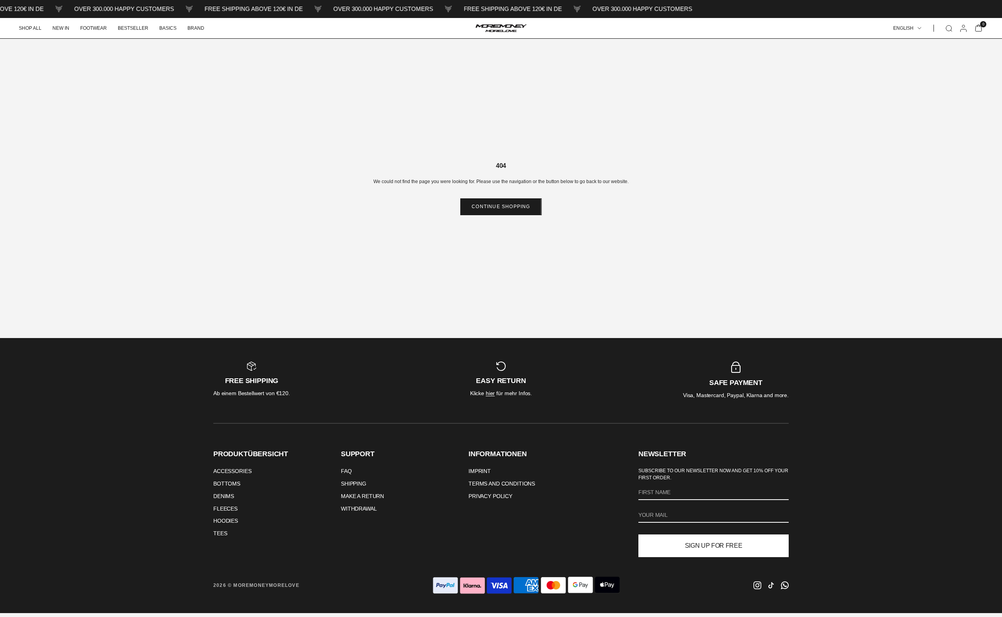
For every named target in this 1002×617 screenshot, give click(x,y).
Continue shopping (501, 206)
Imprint (480, 471)
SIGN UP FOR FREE (713, 545)
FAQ (346, 471)
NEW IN (60, 28)
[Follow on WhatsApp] (785, 585)
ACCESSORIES (232, 471)
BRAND (195, 28)
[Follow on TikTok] (771, 585)
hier (490, 393)
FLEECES (225, 508)
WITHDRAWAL (359, 508)
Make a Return (362, 496)
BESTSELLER (133, 28)
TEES (220, 533)
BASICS (168, 28)
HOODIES (225, 521)
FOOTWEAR (93, 28)
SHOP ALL (30, 28)
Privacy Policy (490, 496)
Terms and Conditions (502, 483)
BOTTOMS (226, 483)
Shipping (353, 483)
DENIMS (223, 496)
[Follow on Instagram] (757, 585)
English (903, 28)
